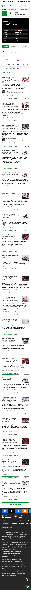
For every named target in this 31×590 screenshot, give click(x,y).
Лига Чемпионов (11, 9)
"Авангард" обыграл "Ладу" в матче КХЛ (10, 256)
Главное (4, 9)
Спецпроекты (6, 523)
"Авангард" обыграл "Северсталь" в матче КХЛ (10, 194)
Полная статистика (7, 72)
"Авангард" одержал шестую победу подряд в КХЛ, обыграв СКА (10, 360)
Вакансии (4, 530)
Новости (23, 46)
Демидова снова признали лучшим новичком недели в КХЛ (11, 483)
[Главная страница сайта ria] (2, 5)
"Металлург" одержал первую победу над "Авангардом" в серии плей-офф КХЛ (9, 400)
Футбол (4, 521)
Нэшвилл (12, 68)
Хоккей (5, 21)
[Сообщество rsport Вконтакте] (18, 511)
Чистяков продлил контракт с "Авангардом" (11, 378)
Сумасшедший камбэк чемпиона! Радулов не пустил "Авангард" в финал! (11, 79)
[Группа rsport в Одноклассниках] (25, 511)
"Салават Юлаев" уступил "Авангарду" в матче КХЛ (10, 320)
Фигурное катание (13, 521)
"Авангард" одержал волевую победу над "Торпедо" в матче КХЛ (9, 440)
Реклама (14, 523)
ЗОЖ (28, 521)
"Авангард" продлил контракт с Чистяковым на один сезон (10, 216)
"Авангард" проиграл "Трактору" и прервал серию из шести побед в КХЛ (9, 341)
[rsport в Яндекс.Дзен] (11, 511)
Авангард (18, 32)
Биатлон (22, 521)
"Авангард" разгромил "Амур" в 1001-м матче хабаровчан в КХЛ (9, 461)
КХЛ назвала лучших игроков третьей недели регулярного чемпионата (10, 298)
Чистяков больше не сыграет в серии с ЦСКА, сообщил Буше (10, 152)
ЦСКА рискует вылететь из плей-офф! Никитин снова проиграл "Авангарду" (10, 126)
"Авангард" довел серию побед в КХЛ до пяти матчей (10, 236)
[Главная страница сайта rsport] (10, 5)
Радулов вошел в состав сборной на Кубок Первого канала (10, 278)
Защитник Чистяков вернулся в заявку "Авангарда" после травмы (10, 104)
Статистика (14, 46)
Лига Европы (24, 9)
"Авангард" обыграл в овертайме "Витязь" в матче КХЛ (9, 420)
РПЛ (18, 9)
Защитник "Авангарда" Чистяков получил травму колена (10, 174)
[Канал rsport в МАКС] (5, 511)
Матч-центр (4, 13)
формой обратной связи (9, 575)
